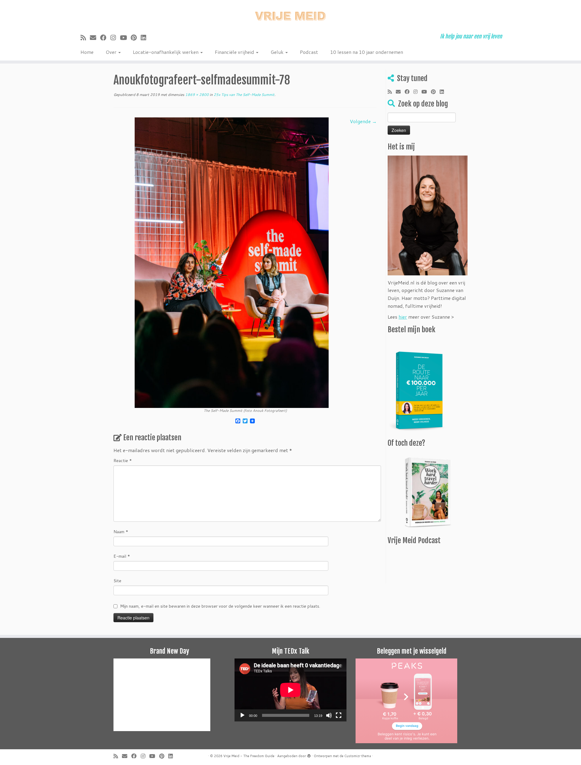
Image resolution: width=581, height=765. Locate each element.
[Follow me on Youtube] (125, 37)
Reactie (122, 461)
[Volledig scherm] (339, 715)
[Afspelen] (242, 715)
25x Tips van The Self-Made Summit (243, 94)
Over (112, 51)
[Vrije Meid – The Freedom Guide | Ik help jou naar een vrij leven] (290, 14)
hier (403, 316)
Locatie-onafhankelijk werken (166, 51)
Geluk (278, 51)
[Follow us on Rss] (85, 37)
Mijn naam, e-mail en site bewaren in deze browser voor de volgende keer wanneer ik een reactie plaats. (220, 606)
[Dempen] (329, 715)
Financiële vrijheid (235, 51)
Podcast (309, 51)
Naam (120, 532)
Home (87, 51)
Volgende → (363, 121)
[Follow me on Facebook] (105, 37)
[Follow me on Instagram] (115, 37)
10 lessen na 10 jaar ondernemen (366, 51)
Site (117, 581)
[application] (290, 689)
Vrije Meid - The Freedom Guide (248, 756)
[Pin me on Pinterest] (136, 37)
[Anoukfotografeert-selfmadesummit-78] (232, 261)
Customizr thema (357, 756)
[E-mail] (95, 37)
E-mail (121, 556)
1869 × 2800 (196, 94)
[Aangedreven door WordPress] (309, 755)
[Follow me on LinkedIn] (145, 37)
